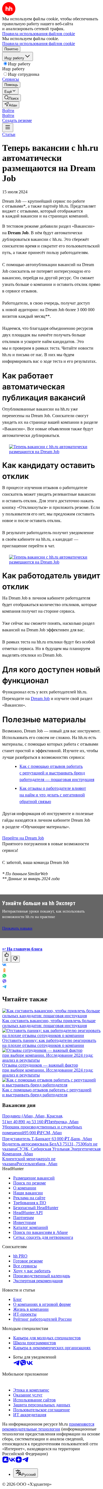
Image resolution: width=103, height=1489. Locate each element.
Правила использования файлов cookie (38, 43)
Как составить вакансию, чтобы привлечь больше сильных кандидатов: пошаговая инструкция (49, 1023)
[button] (8, 110)
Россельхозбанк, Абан (36, 1163)
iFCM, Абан (51, 1132)
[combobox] (25, 1472)
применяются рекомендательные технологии (48, 1426)
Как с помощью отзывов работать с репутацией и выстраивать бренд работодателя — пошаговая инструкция (57, 773)
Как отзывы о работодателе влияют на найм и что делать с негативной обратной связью (53, 795)
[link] (11, 97)
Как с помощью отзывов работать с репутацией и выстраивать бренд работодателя (46, 1092)
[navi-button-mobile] (7, 127)
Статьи (8, 134)
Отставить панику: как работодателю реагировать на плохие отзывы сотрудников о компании (49, 1043)
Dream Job (40, 698)
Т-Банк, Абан (79, 1138)
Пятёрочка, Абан (63, 1121)
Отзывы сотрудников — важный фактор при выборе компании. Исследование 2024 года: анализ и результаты (47, 1070)
